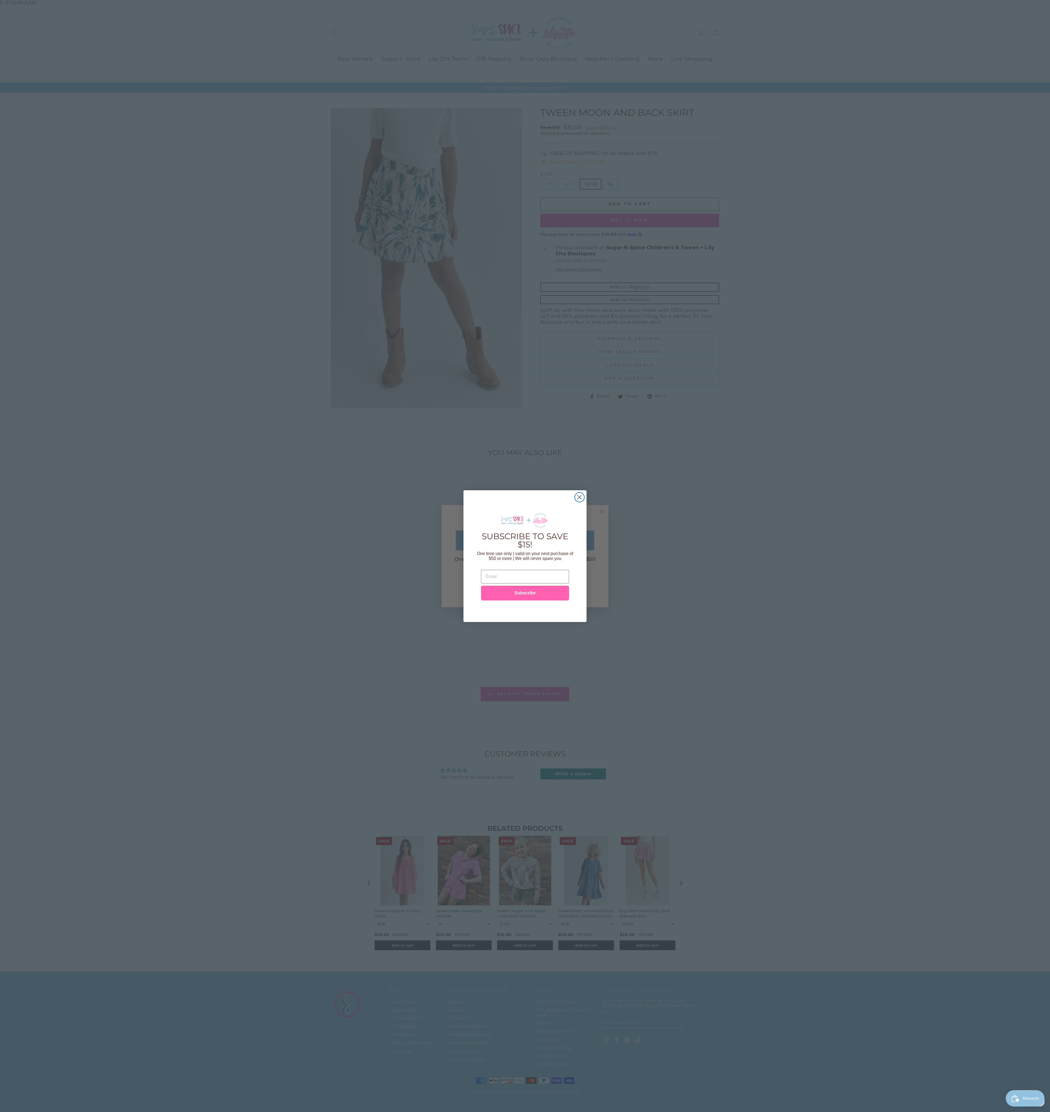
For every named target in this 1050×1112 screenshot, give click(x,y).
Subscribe (525, 593)
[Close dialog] (579, 497)
